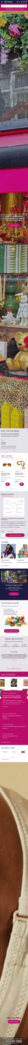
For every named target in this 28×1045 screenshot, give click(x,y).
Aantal (3, 535)
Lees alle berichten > (5, 742)
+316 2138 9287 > (14, 436)
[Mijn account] (21, 2)
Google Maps (14, 593)
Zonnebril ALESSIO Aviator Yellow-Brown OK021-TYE (6, 474)
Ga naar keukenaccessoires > (11, 630)
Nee (19, 1041)
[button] (14, 597)
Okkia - (2, 471)
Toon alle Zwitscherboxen (7, 496)
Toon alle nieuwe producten (7, 457)
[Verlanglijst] (24, 2)
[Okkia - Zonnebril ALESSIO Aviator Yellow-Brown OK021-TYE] (7, 465)
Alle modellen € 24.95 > (14, 1021)
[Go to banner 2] (14, 583)
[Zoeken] (25, 6)
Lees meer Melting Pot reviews (14, 668)
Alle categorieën (4, 565)
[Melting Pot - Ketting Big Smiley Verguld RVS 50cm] (21, 465)
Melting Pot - (17, 471)
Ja (12, 1041)
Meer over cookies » (14, 1043)
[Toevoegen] (8, 484)
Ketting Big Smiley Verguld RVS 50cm (19, 474)
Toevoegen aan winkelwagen (15, 535)
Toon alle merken (5, 759)
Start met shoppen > (14, 225)
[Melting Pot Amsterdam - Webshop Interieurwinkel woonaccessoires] (8, 1)
